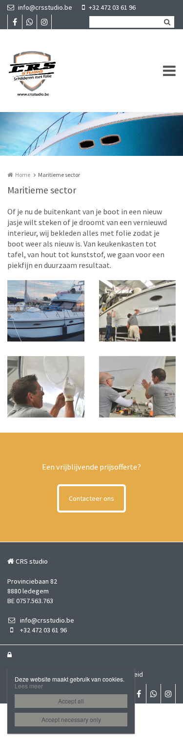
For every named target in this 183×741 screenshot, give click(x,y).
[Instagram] (44, 22)
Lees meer (29, 686)
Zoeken (167, 22)
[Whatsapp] (29, 22)
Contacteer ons (91, 498)
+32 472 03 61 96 (112, 7)
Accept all (71, 701)
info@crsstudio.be (45, 7)
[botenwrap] (45, 311)
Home (22, 174)
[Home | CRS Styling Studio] (47, 71)
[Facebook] (14, 22)
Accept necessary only (71, 719)
